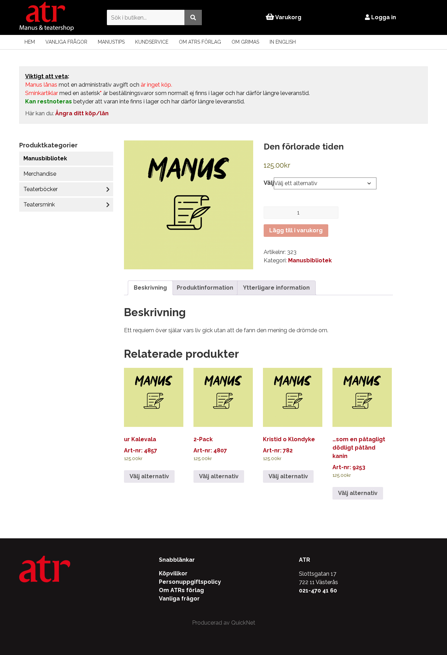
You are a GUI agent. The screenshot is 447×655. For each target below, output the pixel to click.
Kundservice (151, 42)
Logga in (383, 17)
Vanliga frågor (66, 42)
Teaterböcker (40, 189)
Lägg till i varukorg (296, 230)
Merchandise (39, 173)
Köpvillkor (173, 573)
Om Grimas (245, 42)
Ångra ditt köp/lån (82, 113)
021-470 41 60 (318, 590)
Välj (269, 183)
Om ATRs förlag (200, 42)
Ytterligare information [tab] (276, 287)
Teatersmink (39, 204)
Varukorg (287, 17)
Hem (29, 42)
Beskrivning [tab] (150, 287)
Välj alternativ (149, 476)
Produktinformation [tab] (205, 287)
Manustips (111, 42)
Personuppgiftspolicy (190, 581)
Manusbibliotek (45, 158)
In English (283, 42)
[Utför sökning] (193, 17)
